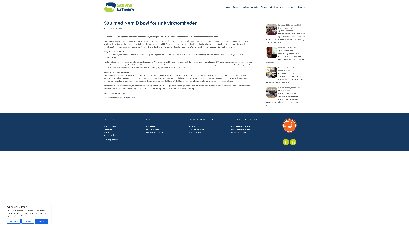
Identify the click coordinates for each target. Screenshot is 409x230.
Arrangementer (195, 132)
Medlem (235, 7)
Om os (290, 7)
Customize (14, 221)
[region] (27, 214)
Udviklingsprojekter (276, 7)
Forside (227, 7)
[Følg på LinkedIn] (293, 142)
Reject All (27, 221)
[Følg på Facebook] (286, 142)
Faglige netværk (152, 129)
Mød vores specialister (155, 132)
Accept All (41, 221)
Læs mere (276, 42)
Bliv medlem (151, 126)
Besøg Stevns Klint (238, 132)
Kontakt (300, 7)
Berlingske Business (130, 98)
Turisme (264, 7)
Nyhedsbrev (193, 126)
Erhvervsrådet (118, 28)
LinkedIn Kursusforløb (251, 7)
